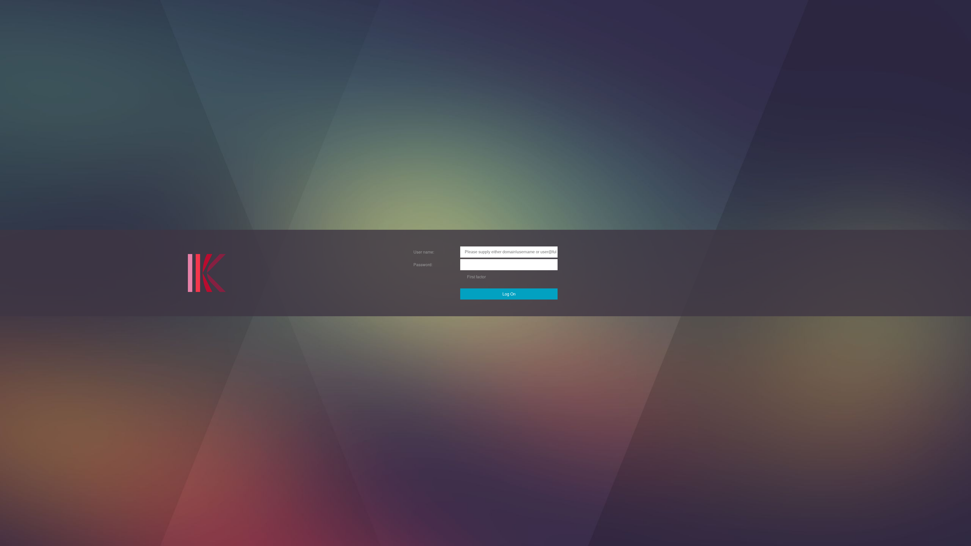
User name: (423, 252)
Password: (422, 264)
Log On (509, 294)
